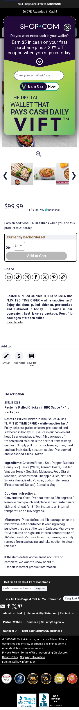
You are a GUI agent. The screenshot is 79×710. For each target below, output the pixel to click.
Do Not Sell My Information (20, 661)
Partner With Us (13, 622)
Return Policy (10, 657)
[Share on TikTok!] (17, 277)
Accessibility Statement (42, 613)
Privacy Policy (10, 652)
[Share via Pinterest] (53, 277)
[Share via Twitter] (44, 277)
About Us (9, 613)
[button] (53, 622)
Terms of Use (29, 652)
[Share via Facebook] (35, 277)
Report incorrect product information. (31, 567)
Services (32, 622)
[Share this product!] (62, 277)
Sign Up (40, 588)
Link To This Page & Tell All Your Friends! (32, 598)
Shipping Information (32, 657)
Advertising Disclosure (53, 652)
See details (15, 322)
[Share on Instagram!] (26, 277)
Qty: (8, 247)
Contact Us (67, 613)
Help (20, 613)
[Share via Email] (8, 277)
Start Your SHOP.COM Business (42, 630)
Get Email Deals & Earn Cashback (27, 581)
